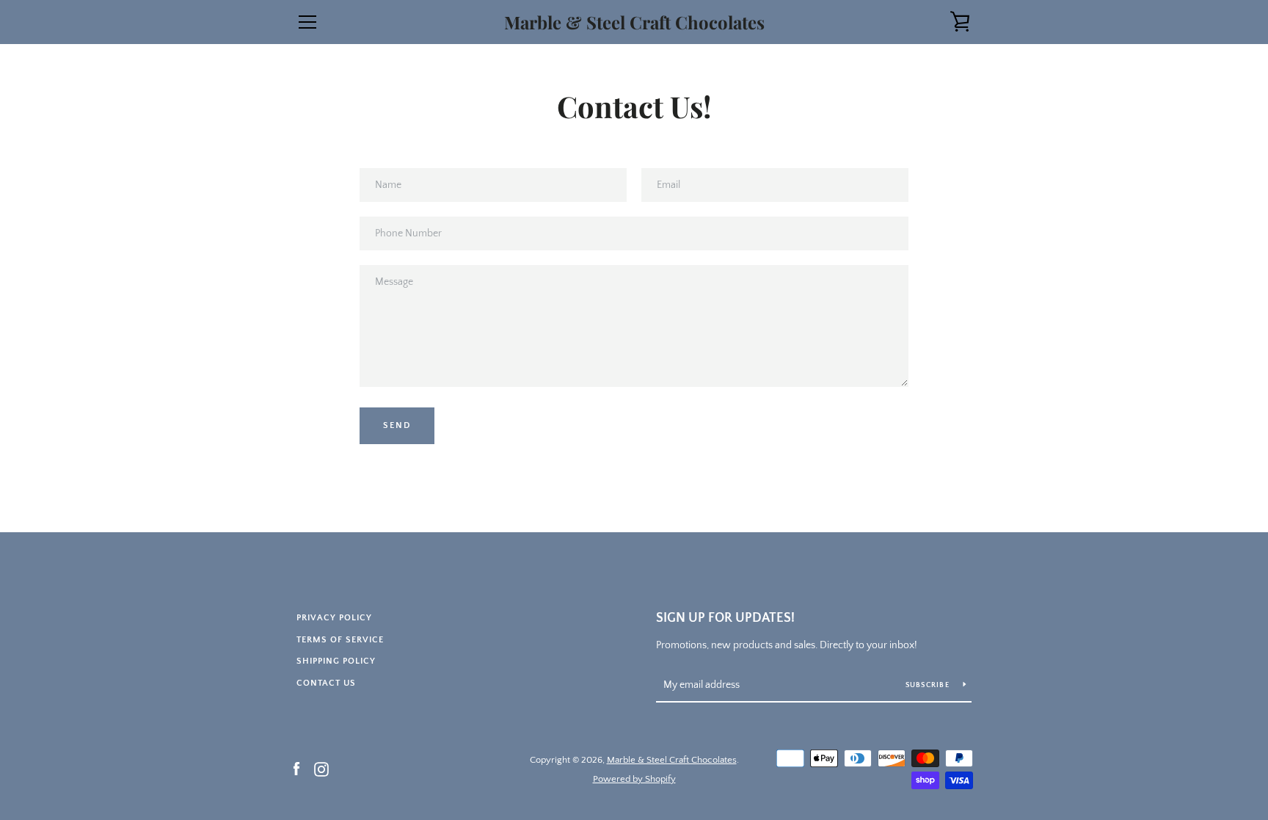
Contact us (326, 683)
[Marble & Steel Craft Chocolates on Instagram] (321, 768)
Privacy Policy (334, 618)
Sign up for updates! (725, 618)
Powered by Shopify (634, 779)
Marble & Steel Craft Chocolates (634, 22)
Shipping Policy (336, 661)
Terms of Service (340, 640)
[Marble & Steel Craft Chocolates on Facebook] (296, 768)
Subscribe (929, 685)
